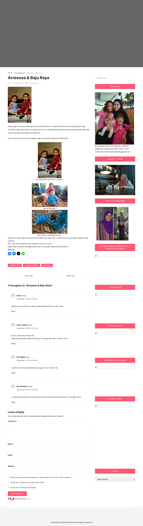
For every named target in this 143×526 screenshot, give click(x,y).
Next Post (71, 276)
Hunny (19, 295)
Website (11, 466)
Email (10, 455)
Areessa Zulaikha (31, 265)
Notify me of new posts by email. (23, 487)
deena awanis (22, 325)
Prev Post (29, 276)
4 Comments (33, 83)
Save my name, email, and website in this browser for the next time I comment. (41, 477)
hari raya (47, 265)
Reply (13, 311)
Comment (12, 421)
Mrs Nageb (21, 357)
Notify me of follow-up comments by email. (27, 482)
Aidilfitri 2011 (15, 265)
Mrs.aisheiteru (22, 386)
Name (11, 444)
